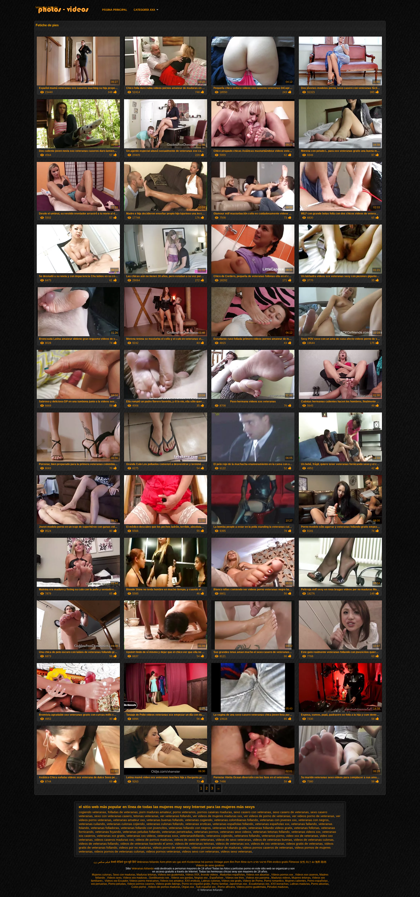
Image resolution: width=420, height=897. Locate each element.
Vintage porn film (224, 861)
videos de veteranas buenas (272, 839)
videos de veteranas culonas (313, 839)
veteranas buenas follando (165, 820)
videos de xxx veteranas (267, 843)
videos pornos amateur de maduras (216, 847)
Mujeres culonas (102, 874)
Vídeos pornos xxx (282, 874)
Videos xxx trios (235, 877)
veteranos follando (247, 835)
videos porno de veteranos (171, 847)
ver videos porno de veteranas (313, 816)
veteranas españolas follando (233, 824)
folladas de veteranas (123, 812)
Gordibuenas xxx (159, 877)
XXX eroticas (192, 880)
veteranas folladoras (105, 828)
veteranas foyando (108, 831)
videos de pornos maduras (153, 839)
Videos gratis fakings (168, 883)
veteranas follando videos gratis (270, 828)
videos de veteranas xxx (232, 843)
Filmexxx (294, 861)
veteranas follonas (306, 828)
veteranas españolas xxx (272, 824)
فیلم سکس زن (102, 861)
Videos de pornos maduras (164, 886)
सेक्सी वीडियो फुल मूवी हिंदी (123, 861)
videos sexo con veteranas (200, 851)
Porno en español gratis (196, 883)
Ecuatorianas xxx (259, 883)
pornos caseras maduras (214, 812)
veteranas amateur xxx (129, 820)
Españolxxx (217, 877)
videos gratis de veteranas (304, 843)
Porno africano (226, 886)
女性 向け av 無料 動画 (313, 861)
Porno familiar (220, 883)
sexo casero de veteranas (291, 812)
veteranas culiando (92, 824)
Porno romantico (274, 880)
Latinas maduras (300, 883)
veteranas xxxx (167, 835)
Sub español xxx (206, 886)
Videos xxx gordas (182, 877)
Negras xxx (201, 877)
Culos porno (139, 886)
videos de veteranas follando (99, 843)
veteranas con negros (313, 820)
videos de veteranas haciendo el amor (146, 843)
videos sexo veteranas (236, 851)
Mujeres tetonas (301, 877)
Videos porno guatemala (251, 886)
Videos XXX (192, 874)
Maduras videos (280, 877)
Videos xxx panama (258, 877)
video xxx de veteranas (302, 835)
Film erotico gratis (277, 861)
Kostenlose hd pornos (200, 861)
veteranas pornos (206, 831)
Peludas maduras (277, 886)
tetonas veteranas (145, 816)
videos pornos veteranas (163, 851)
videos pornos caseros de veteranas (268, 847)
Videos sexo (114, 877)
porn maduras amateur (155, 812)
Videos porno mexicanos (144, 880)
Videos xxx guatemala (171, 874)
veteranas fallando (304, 824)
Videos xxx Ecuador (116, 880)
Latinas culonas (210, 880)
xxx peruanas (99, 883)
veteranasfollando (192, 835)
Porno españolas (317, 880)
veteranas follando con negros (190, 828)
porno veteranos (184, 812)
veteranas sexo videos (235, 831)
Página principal (114, 9)
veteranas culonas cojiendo (126, 824)
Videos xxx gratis (231, 880)
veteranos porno (273, 835)
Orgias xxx (188, 886)
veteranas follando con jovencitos (144, 828)
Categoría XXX (144, 9)
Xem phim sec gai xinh (173, 861)
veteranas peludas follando (141, 831)
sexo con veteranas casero (113, 816)
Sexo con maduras (124, 874)
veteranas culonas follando (165, 824)
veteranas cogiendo (198, 820)
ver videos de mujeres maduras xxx (217, 816)
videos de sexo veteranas (233, 839)
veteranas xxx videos (141, 835)
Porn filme (241, 861)
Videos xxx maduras (135, 877)
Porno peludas (117, 883)
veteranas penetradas (177, 831)
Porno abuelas (320, 883)
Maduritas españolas (232, 874)
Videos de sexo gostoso (210, 865)
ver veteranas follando (175, 816)
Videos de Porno (253, 880)
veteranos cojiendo (219, 835)
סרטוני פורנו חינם (256, 861)
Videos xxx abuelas (258, 874)
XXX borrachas (280, 883)
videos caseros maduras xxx (114, 839)
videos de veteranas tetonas (194, 843)
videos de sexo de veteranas (194, 839)
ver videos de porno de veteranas (267, 816)
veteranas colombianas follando (236, 820)
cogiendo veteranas (92, 812)
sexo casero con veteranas (252, 812)
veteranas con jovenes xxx (278, 820)
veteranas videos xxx (305, 831)
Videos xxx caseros (306, 874)
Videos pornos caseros (140, 883)
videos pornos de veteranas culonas (119, 851)
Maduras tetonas (146, 874)
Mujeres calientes (295, 880)
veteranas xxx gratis (111, 835)
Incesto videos (210, 874)
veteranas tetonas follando (271, 831)
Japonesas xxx (238, 883)
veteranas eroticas (198, 824)
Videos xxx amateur (171, 880)
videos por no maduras (135, 847)
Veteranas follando (46, 7)
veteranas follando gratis (229, 828)
